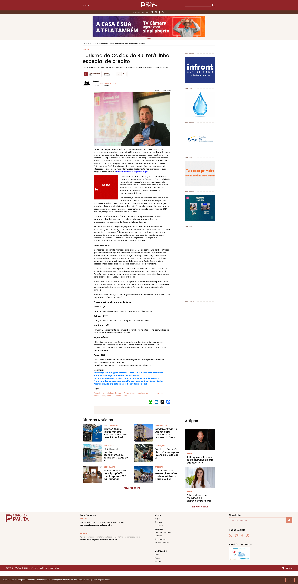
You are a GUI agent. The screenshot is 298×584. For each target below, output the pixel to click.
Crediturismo (142, 393)
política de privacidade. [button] (100, 580)
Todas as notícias (132, 488)
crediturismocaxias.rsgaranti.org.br (132, 171)
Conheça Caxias (120, 396)
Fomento (97, 393)
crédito (97, 396)
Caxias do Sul (129, 393)
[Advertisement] (200, 263)
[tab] (147, 38)
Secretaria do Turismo (112, 393)
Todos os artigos (200, 507)
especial (159, 393)
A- (119, 74)
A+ (124, 74)
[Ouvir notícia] (86, 74)
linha (152, 393)
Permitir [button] (290, 580)
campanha (106, 396)
